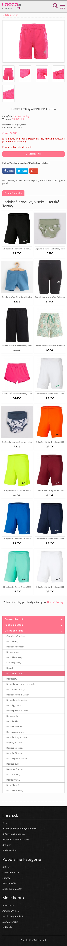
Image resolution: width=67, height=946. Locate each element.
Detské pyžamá (13, 705)
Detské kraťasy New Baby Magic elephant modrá (23, 297)
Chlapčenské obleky (15, 636)
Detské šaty (11, 678)
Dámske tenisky (10, 872)
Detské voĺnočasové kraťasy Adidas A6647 (20, 345)
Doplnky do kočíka (15, 742)
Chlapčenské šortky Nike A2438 (17, 538)
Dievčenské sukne (14, 769)
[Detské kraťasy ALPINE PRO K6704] (33, 41)
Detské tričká (12, 721)
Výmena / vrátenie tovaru (15, 839)
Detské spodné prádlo (16, 758)
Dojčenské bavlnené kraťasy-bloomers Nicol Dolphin (25, 442)
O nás (5, 823)
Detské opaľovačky (15, 646)
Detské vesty (12, 716)
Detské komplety (14, 657)
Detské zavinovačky (15, 689)
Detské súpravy (13, 652)
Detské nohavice (14, 673)
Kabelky (6, 866)
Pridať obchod (9, 850)
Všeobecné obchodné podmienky (19, 828)
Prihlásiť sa (8, 905)
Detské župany (13, 774)
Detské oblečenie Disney (17, 694)
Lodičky (6, 877)
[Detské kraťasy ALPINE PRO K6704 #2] (25, 73)
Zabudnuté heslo (11, 910)
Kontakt (6, 844)
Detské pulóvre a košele (17, 710)
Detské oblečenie (14, 630)
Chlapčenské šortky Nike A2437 (50, 538)
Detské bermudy (14, 726)
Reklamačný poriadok (13, 833)
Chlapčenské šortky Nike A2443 (50, 442)
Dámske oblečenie (14, 619)
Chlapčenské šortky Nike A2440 (50, 490)
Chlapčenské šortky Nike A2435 (17, 587)
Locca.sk (42, 940)
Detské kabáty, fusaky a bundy (20, 684)
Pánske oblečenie (14, 624)
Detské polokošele (14, 747)
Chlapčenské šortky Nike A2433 (17, 248)
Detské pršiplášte (14, 753)
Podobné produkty (13, 193)
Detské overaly (13, 779)
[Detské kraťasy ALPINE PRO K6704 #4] (59, 73)
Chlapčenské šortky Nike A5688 (50, 393)
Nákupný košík (9, 921)
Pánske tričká (9, 883)
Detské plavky (12, 763)
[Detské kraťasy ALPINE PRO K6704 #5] (8, 93)
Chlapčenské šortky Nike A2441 (17, 490)
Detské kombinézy (15, 790)
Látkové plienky (13, 662)
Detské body (12, 641)
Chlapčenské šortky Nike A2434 (50, 587)
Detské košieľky (13, 785)
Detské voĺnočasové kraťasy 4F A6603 (19, 393)
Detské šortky (11, 14)
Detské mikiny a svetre (16, 737)
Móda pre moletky (11, 888)
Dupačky (10, 668)
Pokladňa (7, 927)
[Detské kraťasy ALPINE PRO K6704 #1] (8, 73)
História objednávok (12, 916)
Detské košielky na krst (17, 700)
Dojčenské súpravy (15, 731)
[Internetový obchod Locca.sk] (11, 5)
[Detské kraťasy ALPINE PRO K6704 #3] (42, 73)
